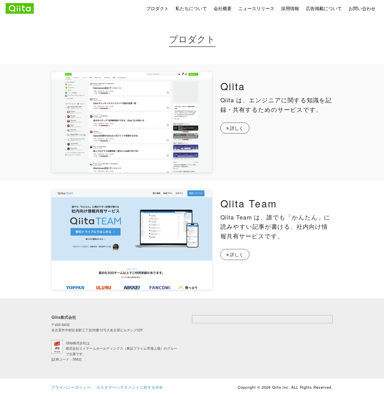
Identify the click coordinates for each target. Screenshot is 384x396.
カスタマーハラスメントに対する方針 (129, 387)
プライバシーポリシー (71, 387)
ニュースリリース (256, 8)
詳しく (236, 128)
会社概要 (223, 8)
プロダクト (157, 8)
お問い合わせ (362, 8)
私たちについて (191, 8)
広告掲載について (324, 8)
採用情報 (290, 8)
